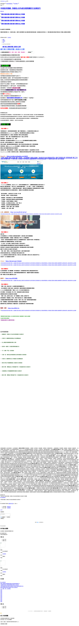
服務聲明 (49, 611)
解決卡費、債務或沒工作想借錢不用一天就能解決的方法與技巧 (16, 366)
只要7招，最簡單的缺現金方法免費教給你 (11, 338)
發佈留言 (2, 518)
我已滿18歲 (2, 623)
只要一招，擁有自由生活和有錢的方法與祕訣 (14, 354)
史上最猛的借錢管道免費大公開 (9, 342)
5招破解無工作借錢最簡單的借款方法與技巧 (12, 371)
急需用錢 (9, 507)
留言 (12, 503)
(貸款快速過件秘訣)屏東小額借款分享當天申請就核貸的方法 (11, 586)
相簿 (3, 39)
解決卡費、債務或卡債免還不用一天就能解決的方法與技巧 (15, 375)
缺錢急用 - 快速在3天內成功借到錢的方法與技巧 (13, 334)
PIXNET (31, 611)
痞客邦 (10, 503)
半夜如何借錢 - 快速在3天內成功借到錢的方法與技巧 (20, 8)
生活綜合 (9, 37)
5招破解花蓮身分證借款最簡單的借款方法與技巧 (9, 584)
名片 (3, 42)
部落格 (4, 40)
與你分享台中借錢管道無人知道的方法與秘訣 (12, 362)
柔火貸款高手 (3, 497)
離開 (6, 623)
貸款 (1, 591)
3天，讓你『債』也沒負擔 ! (5, 588)
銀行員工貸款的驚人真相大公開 (12, 46)
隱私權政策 (45, 611)
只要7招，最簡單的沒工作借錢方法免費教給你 (12, 358)
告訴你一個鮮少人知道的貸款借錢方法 (10, 346)
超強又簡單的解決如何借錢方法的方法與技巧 (9, 587)
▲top (1, 509)
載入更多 (2, 511)
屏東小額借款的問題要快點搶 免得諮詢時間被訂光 (10, 583)
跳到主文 (2, 11)
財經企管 (9, 506)
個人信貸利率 (3, 582)
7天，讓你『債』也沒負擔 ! (8, 350)
